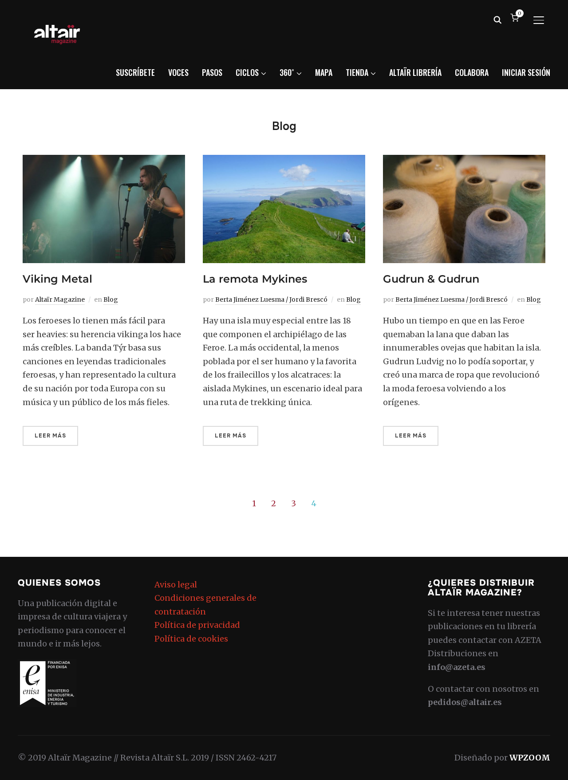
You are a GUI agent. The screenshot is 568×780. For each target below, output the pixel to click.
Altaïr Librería (415, 72)
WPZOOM (529, 757)
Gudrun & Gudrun (431, 278)
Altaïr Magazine (60, 299)
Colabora (472, 72)
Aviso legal (175, 584)
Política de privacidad (197, 625)
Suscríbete (135, 72)
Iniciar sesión (526, 72)
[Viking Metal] (104, 161)
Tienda (357, 72)
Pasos (212, 72)
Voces (178, 72)
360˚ (287, 72)
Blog (110, 299)
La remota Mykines (255, 278)
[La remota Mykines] (284, 161)
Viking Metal (57, 278)
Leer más (50, 435)
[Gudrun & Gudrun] (464, 161)
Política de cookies (191, 639)
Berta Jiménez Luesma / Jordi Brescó (271, 299)
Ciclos (247, 72)
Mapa (323, 72)
